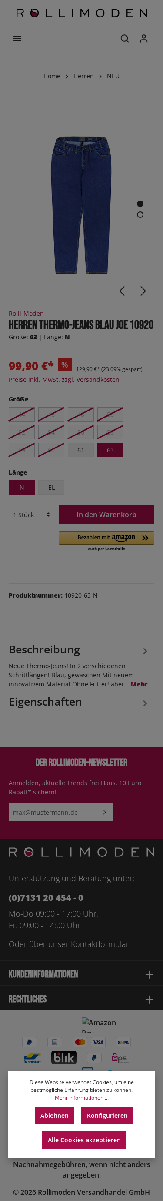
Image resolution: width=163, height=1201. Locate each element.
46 (51, 414)
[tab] (79, 664)
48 (80, 414)
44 (21, 414)
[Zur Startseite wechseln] (82, 13)
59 (21, 450)
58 (110, 432)
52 (21, 432)
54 (51, 432)
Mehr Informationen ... (82, 1097)
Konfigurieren (107, 1115)
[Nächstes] (143, 291)
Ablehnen (54, 1115)
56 (80, 432)
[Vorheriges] (122, 291)
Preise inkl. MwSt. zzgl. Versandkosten (64, 379)
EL (51, 487)
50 (110, 414)
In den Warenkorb (106, 514)
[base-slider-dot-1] (140, 204)
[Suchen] (124, 38)
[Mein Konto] (144, 38)
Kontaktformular (100, 944)
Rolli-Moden (26, 313)
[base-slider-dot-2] (140, 214)
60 (51, 450)
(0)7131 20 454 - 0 (46, 897)
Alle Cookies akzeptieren (84, 1140)
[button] (106, 541)
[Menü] (17, 38)
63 (110, 450)
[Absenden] (104, 812)
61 (80, 450)
